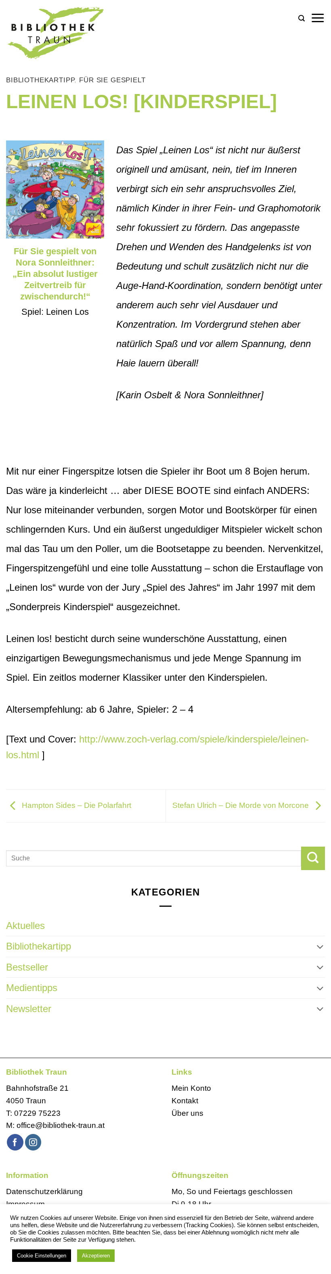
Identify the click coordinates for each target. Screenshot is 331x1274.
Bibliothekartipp (40, 80)
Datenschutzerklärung (44, 1191)
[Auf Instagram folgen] (33, 1142)
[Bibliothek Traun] (76, 32)
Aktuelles (25, 925)
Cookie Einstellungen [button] (41, 1256)
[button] (301, 18)
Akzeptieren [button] (96, 1256)
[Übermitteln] (313, 858)
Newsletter (28, 1008)
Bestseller (27, 967)
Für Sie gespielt (112, 80)
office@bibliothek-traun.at (61, 1125)
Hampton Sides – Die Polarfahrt (75, 805)
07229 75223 (37, 1113)
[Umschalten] (320, 946)
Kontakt (185, 1100)
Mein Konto (191, 1088)
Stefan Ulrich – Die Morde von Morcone (241, 805)
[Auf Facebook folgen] (15, 1142)
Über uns (187, 1113)
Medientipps (31, 987)
